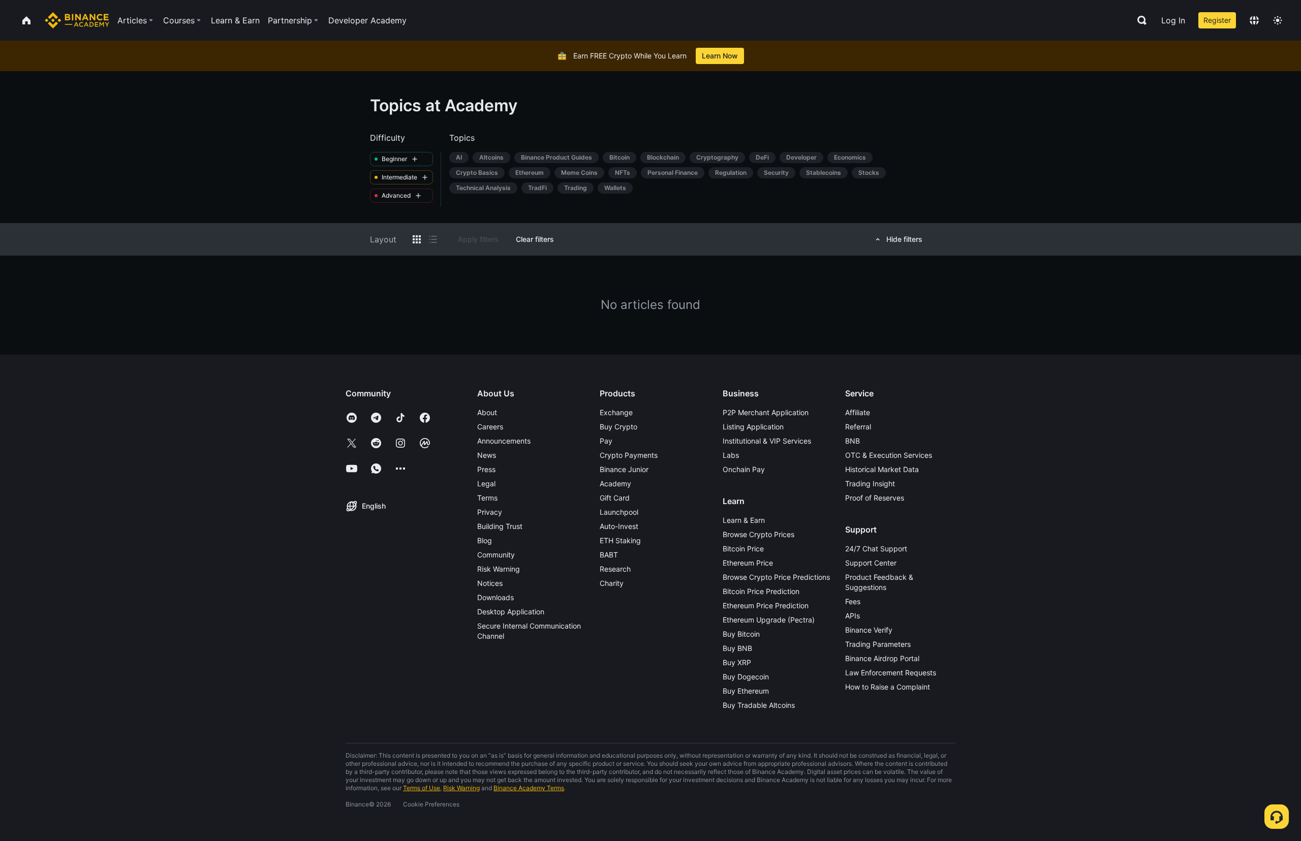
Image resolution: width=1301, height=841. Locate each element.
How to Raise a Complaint (887, 686)
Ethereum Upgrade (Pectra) (769, 619)
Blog (484, 540)
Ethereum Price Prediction (766, 605)
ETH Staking (620, 540)
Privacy (489, 512)
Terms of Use (421, 788)
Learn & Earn (744, 520)
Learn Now (720, 55)
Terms (487, 497)
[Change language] (1254, 20)
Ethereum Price (748, 562)
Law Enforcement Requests (890, 672)
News (486, 455)
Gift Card (615, 497)
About (487, 412)
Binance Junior (624, 469)
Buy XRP (737, 662)
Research (615, 569)
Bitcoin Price (743, 548)
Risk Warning (498, 569)
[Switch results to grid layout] (417, 239)
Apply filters (478, 239)
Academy (615, 483)
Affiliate (857, 412)
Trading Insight (870, 483)
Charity (612, 583)
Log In (1173, 20)
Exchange (616, 412)
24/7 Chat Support (876, 548)
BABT (609, 554)
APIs (852, 615)
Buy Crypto (618, 426)
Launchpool (619, 512)
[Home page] (77, 20)
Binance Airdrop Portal (882, 658)
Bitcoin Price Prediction (761, 591)
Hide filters (904, 239)
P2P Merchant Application (766, 412)
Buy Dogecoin (746, 676)
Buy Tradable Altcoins (759, 705)
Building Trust (499, 526)
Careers (490, 426)
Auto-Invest (619, 526)
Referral (858, 426)
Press (486, 469)
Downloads (495, 597)
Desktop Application (510, 611)
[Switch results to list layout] (433, 239)
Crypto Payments (629, 455)
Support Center (870, 562)
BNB (852, 441)
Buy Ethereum (746, 691)
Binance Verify (868, 630)
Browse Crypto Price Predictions (776, 577)
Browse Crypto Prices (758, 534)
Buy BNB (737, 648)
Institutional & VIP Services (767, 441)
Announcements (504, 441)
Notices (490, 583)
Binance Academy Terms (528, 788)
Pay (606, 441)
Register (1217, 20)
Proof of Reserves (874, 497)
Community (496, 554)
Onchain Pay (744, 469)
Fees (852, 601)
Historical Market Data (882, 469)
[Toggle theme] (1277, 20)
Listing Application (753, 426)
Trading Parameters (878, 644)
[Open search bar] (1139, 20)
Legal (486, 483)
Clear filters (535, 239)
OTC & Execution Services (888, 455)
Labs (731, 455)
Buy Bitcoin (741, 634)
